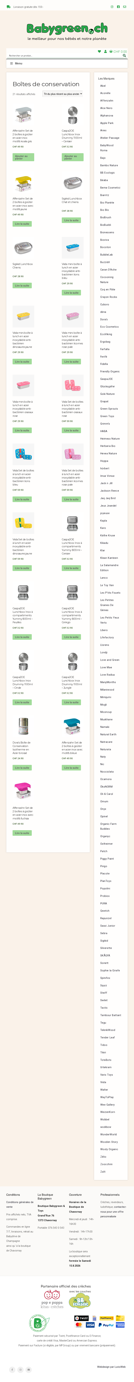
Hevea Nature (108, 453)
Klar (102, 550)
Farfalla (105, 349)
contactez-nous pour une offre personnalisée (113, 1211)
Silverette (106, 948)
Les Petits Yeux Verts (109, 620)
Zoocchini (106, 1164)
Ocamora (106, 779)
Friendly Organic (110, 371)
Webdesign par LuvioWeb (111, 1366)
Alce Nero (106, 108)
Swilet (104, 1000)
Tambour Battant (110, 1015)
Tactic (104, 1007)
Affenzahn (106, 100)
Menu (18, 63)
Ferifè (103, 356)
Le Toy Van (107, 585)
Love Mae (106, 667)
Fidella (104, 364)
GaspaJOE (106, 379)
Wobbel (105, 1119)
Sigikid (104, 940)
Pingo (103, 866)
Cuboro (104, 304)
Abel (103, 85)
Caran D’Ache (108, 269)
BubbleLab (106, 254)
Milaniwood (107, 689)
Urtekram (106, 1067)
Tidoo (103, 1045)
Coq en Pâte (108, 289)
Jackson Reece (109, 490)
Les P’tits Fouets (110, 592)
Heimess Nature (110, 438)
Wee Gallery (107, 1104)
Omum (104, 801)
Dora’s (104, 319)
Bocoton (105, 247)
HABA (103, 431)
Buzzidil (105, 262)
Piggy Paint (107, 858)
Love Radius (107, 674)
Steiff (103, 992)
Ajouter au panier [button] (21, 157)
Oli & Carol (106, 794)
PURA (103, 903)
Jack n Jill (106, 483)
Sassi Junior (107, 925)
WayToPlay (107, 1097)
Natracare (106, 742)
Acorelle (105, 93)
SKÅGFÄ (105, 955)
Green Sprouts (109, 408)
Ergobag (105, 341)
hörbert (104, 468)
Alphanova (106, 115)
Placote (105, 873)
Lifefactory (107, 637)
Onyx (103, 809)
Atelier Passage (110, 137)
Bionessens (107, 232)
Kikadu (104, 543)
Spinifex (105, 978)
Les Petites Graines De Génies (107, 605)
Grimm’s (105, 423)
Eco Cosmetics (109, 326)
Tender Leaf (107, 1037)
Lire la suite (22, 223)
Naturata (105, 749)
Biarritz (104, 195)
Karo (103, 528)
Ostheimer (106, 843)
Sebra (103, 933)
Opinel (104, 816)
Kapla (103, 520)
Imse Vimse (107, 476)
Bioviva (104, 239)
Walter (104, 1089)
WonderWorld (108, 1134)
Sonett (104, 963)
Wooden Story (109, 1142)
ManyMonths (108, 682)
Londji (104, 652)
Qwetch (105, 910)
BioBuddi (105, 225)
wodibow (105, 1127)
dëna (103, 312)
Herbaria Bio (108, 446)
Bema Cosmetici (110, 187)
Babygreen (67, 32)
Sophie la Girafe (110, 970)
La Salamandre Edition (109, 568)
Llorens (104, 645)
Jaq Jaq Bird (108, 498)
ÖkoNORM (106, 786)
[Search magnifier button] (124, 55)
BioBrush (105, 217)
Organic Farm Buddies (108, 827)
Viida (103, 1082)
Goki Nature (107, 394)
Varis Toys (106, 1074)
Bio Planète (107, 202)
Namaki (105, 727)
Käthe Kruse (107, 535)
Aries (103, 130)
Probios (105, 896)
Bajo (103, 157)
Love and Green (110, 660)
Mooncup (106, 712)
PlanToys (105, 881)
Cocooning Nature (107, 280)
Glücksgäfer (107, 386)
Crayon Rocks (108, 297)
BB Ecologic (107, 172)
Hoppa (104, 461)
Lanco (104, 577)
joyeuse (105, 513)
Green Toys (107, 416)
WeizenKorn (107, 1112)
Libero (104, 630)
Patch (103, 851)
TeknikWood (107, 1030)
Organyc (105, 836)
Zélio (103, 1156)
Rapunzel (106, 918)
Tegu (103, 1022)
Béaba (104, 180)
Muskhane (106, 719)
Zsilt (103, 1171)
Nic (102, 764)
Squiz (103, 985)
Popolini (105, 888)
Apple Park (107, 123)
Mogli (103, 704)
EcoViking (106, 334)
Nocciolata (107, 771)
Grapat (104, 401)
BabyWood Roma (107, 148)
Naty (103, 756)
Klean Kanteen (109, 558)
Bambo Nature (109, 165)
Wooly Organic (109, 1149)
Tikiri (103, 1052)
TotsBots (105, 1060)
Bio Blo (104, 210)
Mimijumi (105, 697)
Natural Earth (108, 734)
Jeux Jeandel (108, 505)
